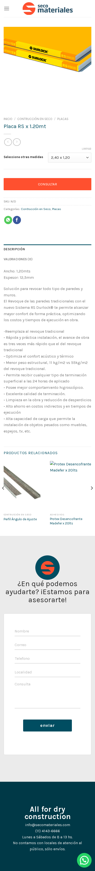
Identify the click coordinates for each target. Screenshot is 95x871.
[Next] (91, 498)
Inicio (8, 119)
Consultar (47, 184)
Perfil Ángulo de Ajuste (20, 519)
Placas (62, 119)
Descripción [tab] (14, 249)
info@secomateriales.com (47, 825)
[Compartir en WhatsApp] (8, 220)
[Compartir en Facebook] (17, 220)
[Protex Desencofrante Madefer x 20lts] (70, 486)
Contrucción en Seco (34, 119)
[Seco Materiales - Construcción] (47, 8)
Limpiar (86, 148)
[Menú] (7, 8)
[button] (84, 860)
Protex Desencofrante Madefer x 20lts (66, 521)
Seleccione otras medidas (23, 157)
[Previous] (3, 498)
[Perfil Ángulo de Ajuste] (24, 486)
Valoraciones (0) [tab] (18, 259)
